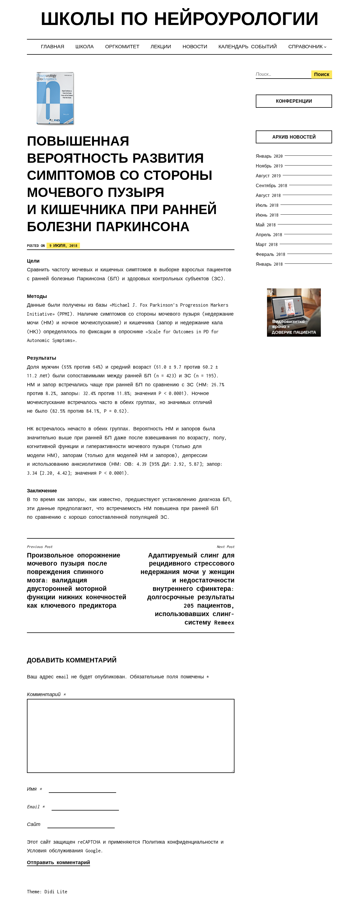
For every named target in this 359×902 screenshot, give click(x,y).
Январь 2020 (269, 156)
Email (36, 806)
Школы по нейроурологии (180, 20)
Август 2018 (268, 195)
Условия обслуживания (55, 850)
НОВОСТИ (195, 46)
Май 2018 (266, 224)
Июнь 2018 (267, 215)
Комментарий (46, 694)
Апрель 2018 (269, 234)
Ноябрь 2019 (269, 166)
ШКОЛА (84, 46)
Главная (52, 46)
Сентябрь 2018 (271, 185)
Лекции (161, 46)
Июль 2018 (267, 205)
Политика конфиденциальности (180, 841)
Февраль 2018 (270, 254)
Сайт (33, 824)
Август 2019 (268, 175)
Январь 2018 (269, 264)
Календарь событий (247, 46)
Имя (34, 788)
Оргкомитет (122, 46)
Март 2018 (267, 244)
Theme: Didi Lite (47, 891)
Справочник (305, 46)
